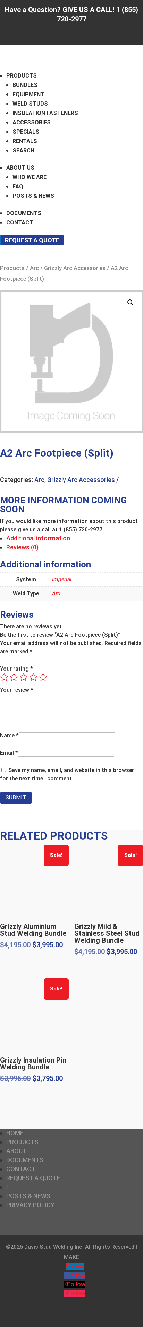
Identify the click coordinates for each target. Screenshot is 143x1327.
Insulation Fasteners (45, 113)
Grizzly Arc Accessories (75, 268)
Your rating (16, 668)
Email (9, 753)
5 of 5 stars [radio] (43, 677)
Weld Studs (30, 103)
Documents (23, 213)
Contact (19, 222)
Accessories (31, 122)
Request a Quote (32, 240)
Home (15, 1133)
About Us (20, 167)
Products (21, 75)
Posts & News (33, 195)
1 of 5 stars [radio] (4, 677)
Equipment (28, 94)
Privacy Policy (30, 1205)
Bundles (24, 85)
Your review (16, 690)
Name (9, 735)
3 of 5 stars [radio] (23, 677)
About (16, 1151)
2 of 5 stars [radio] (14, 677)
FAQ (17, 186)
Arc (34, 268)
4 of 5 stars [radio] (33, 677)
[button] (130, 302)
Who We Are (29, 177)
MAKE (71, 1257)
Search (23, 150)
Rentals (24, 141)
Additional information (38, 538)
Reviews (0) (22, 547)
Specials (25, 131)
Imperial (62, 579)
